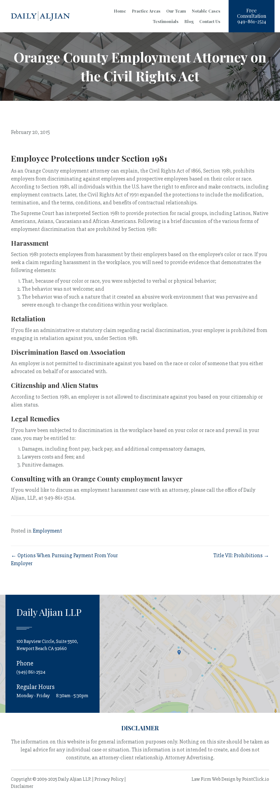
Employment (47, 530)
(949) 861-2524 (30, 672)
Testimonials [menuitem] (166, 21)
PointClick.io (255, 779)
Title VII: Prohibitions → (241, 555)
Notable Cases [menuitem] (206, 11)
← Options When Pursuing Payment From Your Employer (64, 559)
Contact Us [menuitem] (209, 21)
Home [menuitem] (120, 11)
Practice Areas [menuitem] (146, 11)
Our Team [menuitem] (176, 11)
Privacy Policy (109, 779)
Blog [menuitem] (189, 21)
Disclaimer (22, 786)
